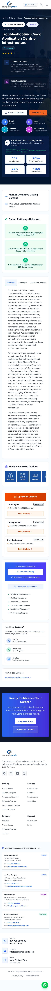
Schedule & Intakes (35, 283)
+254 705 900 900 (13, 864)
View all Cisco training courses (17, 677)
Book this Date (24, 514)
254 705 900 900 (17, 941)
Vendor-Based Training (11, 805)
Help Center (32, 821)
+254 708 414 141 (13, 883)
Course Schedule (8, 809)
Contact (5, 833)
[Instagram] (24, 773)
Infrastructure (32, 797)
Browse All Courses (26, 729)
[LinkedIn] (17, 773)
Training (12, 18)
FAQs (29, 825)
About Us (5, 821)
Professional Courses (10, 797)
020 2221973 (15, 943)
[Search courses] (41, 4)
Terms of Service (32, 976)
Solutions (31, 793)
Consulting (31, 801)
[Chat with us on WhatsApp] (45, 985)
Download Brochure (16, 113)
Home (4, 18)
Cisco (20, 18)
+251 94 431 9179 (13, 923)
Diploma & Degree (9, 793)
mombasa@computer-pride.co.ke (20, 886)
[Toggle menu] (46, 4)
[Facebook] (4, 773)
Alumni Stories (7, 825)
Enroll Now (36, 113)
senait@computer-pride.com (18, 925)
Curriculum (23, 283)
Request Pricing (27, 571)
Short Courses (7, 788)
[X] (11, 773)
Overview (11, 282)
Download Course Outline (27, 587)
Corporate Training (9, 801)
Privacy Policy (17, 976)
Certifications (32, 788)
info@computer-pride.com (17, 866)
